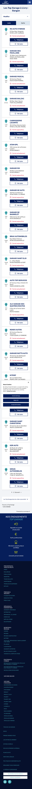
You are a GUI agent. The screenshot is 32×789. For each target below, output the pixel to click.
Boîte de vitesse (8, 619)
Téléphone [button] (20, 40)
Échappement (7, 621)
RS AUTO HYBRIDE (17, 29)
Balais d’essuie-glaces (10, 651)
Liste (9, 23)
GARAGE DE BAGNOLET (15, 213)
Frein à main (7, 600)
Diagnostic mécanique (10, 609)
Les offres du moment (9, 739)
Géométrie (6, 576)
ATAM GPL (14, 145)
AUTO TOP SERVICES (18, 280)
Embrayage (7, 617)
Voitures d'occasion (7, 682)
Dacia (5, 708)
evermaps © (26, 511)
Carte (23, 23)
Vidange (6, 631)
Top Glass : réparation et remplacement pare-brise (15, 641)
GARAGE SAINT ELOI (18, 258)
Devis (5, 731)
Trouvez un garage (9, 727)
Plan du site (7, 752)
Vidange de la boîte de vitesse (12, 653)
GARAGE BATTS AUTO (19, 353)
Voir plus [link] (20, 44)
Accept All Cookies (16, 404)
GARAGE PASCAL (17, 76)
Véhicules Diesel (8, 715)
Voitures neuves (9, 676)
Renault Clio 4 (8, 694)
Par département (8, 687)
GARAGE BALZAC (17, 99)
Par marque (7, 689)
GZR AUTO (14, 445)
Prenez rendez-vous (9, 735)
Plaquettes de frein (9, 595)
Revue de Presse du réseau (11, 748)
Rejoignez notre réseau (15, 773)
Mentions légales (8, 756)
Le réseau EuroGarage (10, 769)
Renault (6, 692)
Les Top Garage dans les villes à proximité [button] (14, 499)
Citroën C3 (7, 706)
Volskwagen (7, 713)
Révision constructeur (10, 635)
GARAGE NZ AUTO (17, 190)
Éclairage (6, 644)
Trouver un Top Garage (8, 505)
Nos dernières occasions (10, 685)
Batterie (6, 638)
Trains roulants (8, 579)
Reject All (16, 400)
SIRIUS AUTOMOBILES (16, 470)
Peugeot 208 (7, 699)
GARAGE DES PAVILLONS (15, 52)
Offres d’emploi (8, 744)
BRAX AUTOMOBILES (18, 236)
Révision (6, 633)
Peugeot (6, 696)
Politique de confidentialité (12, 761)
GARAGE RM (15, 168)
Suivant (17, 492)
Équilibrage (7, 572)
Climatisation (7, 646)
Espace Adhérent (15, 777)
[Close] (28, 382)
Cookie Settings (16, 395)
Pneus (5, 569)
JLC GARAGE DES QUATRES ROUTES (17, 305)
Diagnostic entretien (9, 649)
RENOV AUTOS (16, 330)
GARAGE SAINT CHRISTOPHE (16, 422)
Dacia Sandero (8, 711)
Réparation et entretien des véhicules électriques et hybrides (14, 664)
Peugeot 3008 (7, 701)
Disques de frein (8, 598)
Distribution (7, 612)
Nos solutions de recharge (11, 670)
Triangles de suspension (10, 583)
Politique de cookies (11, 391)
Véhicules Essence (9, 718)
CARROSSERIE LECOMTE (16, 122)
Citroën (6, 704)
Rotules (6, 586)
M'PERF (13, 375)
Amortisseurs (7, 581)
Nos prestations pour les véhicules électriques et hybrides (13, 667)
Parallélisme (7, 574)
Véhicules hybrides (9, 720)
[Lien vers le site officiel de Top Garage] (5, 2)
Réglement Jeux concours (11, 765)
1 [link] (11, 492)
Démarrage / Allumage (10, 614)
